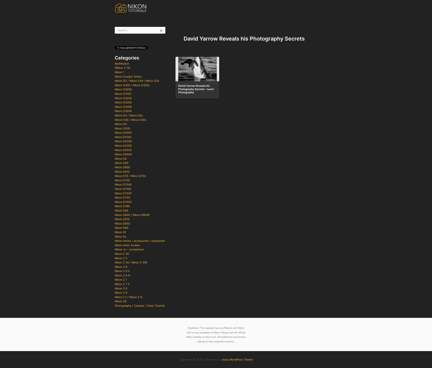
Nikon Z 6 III (122, 275)
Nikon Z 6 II (122, 271)
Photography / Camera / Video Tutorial (140, 305)
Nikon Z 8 (121, 288)
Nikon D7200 (123, 193)
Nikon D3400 (123, 106)
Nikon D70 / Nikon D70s (130, 176)
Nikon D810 (122, 219)
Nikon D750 (122, 197)
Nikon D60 (121, 163)
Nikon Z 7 (121, 279)
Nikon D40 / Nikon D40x (130, 119)
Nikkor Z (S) (122, 67)
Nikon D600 (122, 167)
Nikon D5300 (123, 145)
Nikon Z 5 (121, 258)
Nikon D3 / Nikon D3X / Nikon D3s (137, 80)
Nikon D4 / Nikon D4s (129, 115)
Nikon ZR (120, 301)
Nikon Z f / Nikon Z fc (129, 297)
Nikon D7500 (123, 202)
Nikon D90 (121, 227)
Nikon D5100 (123, 137)
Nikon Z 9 (121, 292)
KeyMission (122, 63)
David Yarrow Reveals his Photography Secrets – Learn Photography (196, 89)
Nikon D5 (121, 124)
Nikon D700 (122, 180)
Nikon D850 (122, 223)
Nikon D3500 (123, 111)
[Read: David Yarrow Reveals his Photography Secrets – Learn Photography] (197, 68)
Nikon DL (121, 236)
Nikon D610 (122, 171)
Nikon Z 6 (121, 266)
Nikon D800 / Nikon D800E (132, 215)
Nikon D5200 (123, 141)
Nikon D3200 (123, 98)
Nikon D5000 (123, 132)
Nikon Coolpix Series (128, 76)
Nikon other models (127, 245)
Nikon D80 (121, 210)
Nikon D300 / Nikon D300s (132, 85)
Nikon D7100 (123, 189)
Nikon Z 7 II (122, 284)
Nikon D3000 (123, 89)
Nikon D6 (121, 158)
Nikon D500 (122, 128)
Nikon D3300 (123, 102)
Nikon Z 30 (122, 253)
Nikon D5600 (123, 154)
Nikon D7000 (123, 184)
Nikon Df (120, 232)
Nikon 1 (119, 72)
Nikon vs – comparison (129, 249)
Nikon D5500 (123, 150)
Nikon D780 (122, 206)
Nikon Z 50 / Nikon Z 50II (131, 262)
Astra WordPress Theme (237, 359)
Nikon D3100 (123, 93)
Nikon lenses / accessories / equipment (140, 240)
